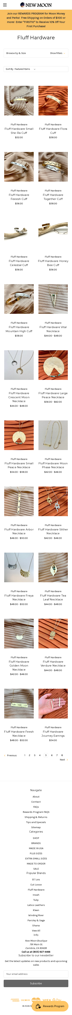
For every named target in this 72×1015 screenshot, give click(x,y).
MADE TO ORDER (36, 863)
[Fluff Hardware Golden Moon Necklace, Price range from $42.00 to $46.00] (19, 633)
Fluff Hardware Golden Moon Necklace (19, 665)
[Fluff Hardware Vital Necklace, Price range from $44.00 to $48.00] (53, 299)
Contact (36, 801)
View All (36, 930)
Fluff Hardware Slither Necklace (53, 531)
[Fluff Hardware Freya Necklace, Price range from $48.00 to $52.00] (19, 567)
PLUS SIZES (36, 853)
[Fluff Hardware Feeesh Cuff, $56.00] (19, 166)
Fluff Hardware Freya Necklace (18, 597)
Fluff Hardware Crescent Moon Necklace (19, 397)
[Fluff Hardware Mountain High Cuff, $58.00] (19, 299)
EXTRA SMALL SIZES (36, 858)
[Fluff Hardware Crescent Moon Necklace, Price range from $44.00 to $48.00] (19, 365)
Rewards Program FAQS (36, 812)
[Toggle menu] (5, 5)
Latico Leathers (36, 905)
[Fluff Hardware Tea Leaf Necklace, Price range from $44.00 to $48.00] (53, 567)
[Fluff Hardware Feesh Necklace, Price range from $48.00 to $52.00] (19, 703)
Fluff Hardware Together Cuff (53, 197)
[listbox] (25, 69)
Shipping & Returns (36, 817)
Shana (36, 925)
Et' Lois (36, 879)
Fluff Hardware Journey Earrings (53, 733)
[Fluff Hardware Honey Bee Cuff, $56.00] (53, 232)
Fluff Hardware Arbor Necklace (19, 531)
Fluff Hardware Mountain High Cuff (19, 329)
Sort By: (10, 69)
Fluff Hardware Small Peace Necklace (19, 465)
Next (63, 759)
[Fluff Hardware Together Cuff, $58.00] (53, 166)
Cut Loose (36, 884)
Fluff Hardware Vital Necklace (53, 329)
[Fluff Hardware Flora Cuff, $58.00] (53, 100)
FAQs (36, 806)
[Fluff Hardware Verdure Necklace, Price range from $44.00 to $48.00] (53, 633)
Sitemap (36, 827)
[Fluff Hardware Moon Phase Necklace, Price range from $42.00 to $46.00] (53, 435)
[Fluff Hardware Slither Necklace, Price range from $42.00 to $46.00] (53, 501)
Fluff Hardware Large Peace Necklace (53, 395)
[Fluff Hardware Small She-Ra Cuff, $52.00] (19, 100)
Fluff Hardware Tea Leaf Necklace (53, 597)
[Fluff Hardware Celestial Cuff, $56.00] (19, 232)
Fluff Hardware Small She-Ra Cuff (19, 130)
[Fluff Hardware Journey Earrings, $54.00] (53, 703)
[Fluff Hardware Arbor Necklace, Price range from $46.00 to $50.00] (19, 501)
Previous (11, 755)
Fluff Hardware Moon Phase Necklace (53, 465)
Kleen (36, 910)
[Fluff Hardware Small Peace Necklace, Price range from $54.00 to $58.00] (19, 435)
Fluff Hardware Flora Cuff (53, 130)
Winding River (36, 915)
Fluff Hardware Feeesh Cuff (19, 197)
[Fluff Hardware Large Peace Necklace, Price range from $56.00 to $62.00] (53, 365)
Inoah (36, 894)
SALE (36, 868)
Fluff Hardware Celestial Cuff (19, 263)
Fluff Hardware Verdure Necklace (53, 663)
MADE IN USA (36, 848)
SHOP (36, 838)
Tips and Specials (36, 822)
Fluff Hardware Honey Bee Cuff (53, 263)
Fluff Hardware (36, 889)
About (36, 796)
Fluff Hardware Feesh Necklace (19, 733)
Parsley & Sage (36, 920)
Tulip (36, 899)
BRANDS (36, 843)
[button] (36, 53)
